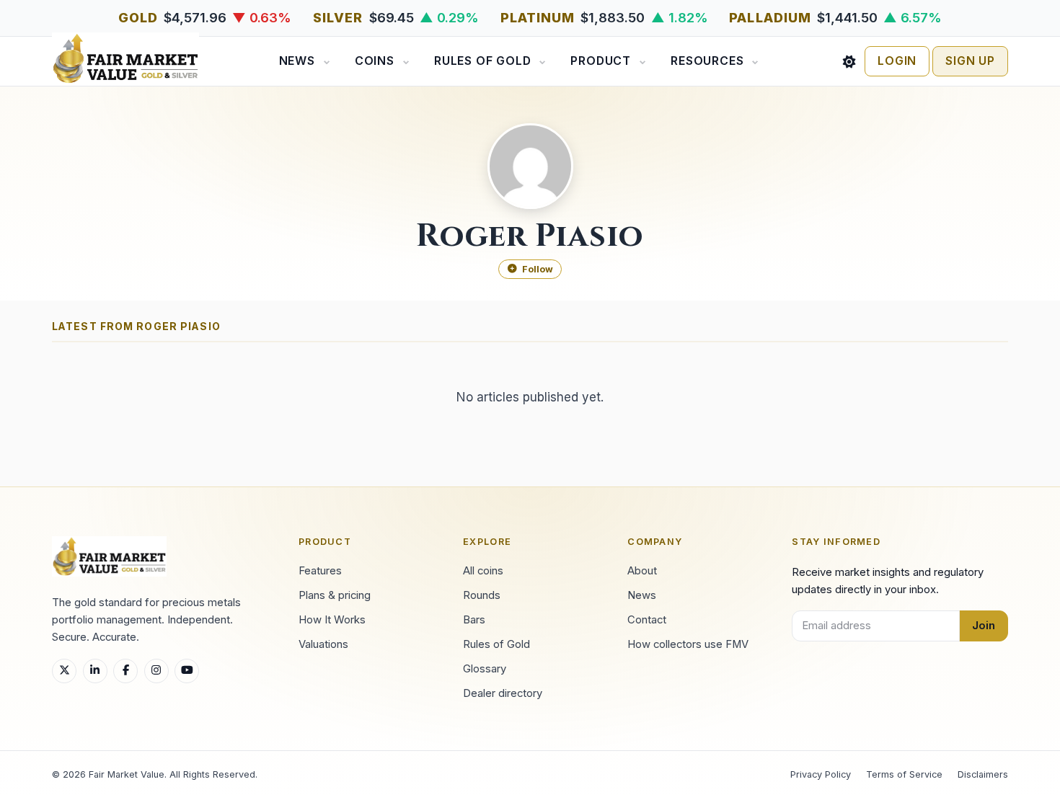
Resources (707, 61)
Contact (646, 619)
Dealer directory (502, 693)
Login (897, 61)
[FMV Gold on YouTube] (187, 671)
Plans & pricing (335, 595)
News (297, 61)
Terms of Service (904, 774)
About (642, 570)
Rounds (481, 595)
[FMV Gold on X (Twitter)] (64, 671)
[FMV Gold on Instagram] (156, 671)
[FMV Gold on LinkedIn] (95, 671)
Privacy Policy (820, 774)
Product (600, 61)
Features (320, 570)
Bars (474, 619)
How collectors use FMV (687, 644)
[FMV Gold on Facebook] (125, 671)
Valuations (323, 644)
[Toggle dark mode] (849, 61)
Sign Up (970, 61)
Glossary (484, 668)
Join (983, 625)
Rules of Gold (482, 61)
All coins (483, 570)
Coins (374, 61)
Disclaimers (983, 774)
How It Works (332, 619)
